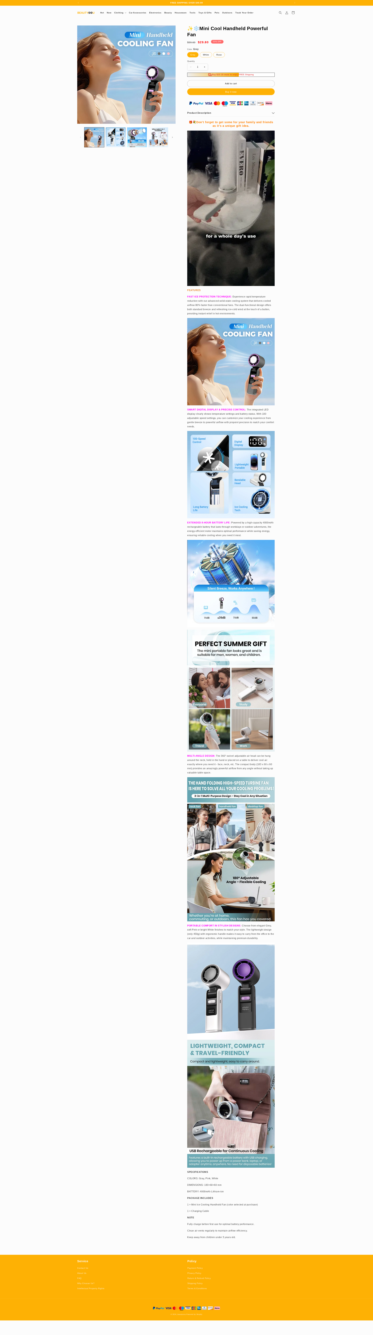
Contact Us (82, 1268)
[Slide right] (172, 137)
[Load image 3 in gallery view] (137, 137)
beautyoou (181, 1314)
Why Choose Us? (85, 1283)
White (206, 55)
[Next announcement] (295, 3)
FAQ (79, 1278)
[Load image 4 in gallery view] (158, 137)
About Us (81, 1273)
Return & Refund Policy (199, 1278)
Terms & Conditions (197, 1288)
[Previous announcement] (78, 3)
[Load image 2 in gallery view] (115, 137)
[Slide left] (80, 137)
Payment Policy (195, 1268)
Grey (192, 55)
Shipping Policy (195, 1283)
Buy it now (231, 92)
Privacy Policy (194, 1273)
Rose (219, 55)
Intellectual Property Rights (90, 1288)
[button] (120, 12)
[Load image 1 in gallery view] (94, 137)
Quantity (191, 61)
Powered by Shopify (194, 1314)
